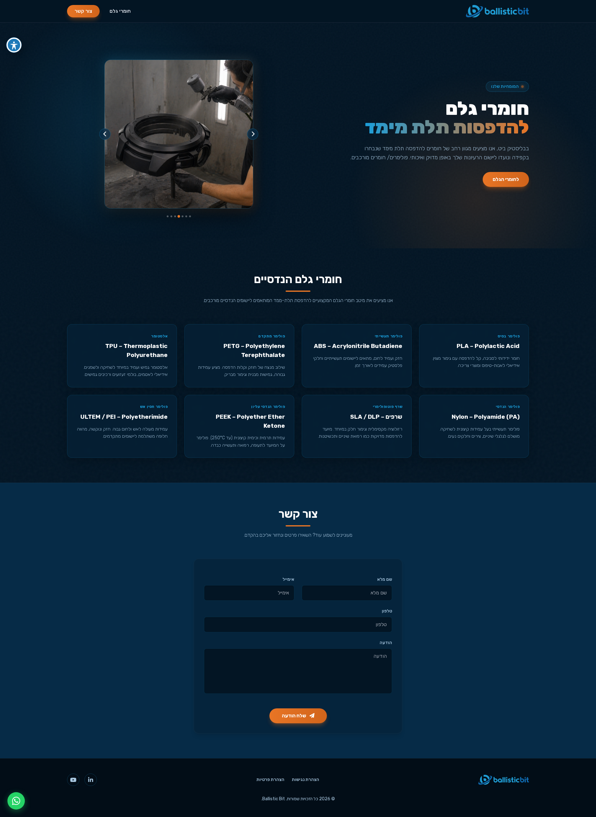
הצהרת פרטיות (270, 779)
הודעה (386, 642)
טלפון (387, 611)
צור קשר (83, 11)
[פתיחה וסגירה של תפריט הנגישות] (14, 45)
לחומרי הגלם (506, 179)
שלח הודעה (294, 716)
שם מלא (384, 579)
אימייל (288, 579)
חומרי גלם (120, 11)
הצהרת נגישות (305, 779)
